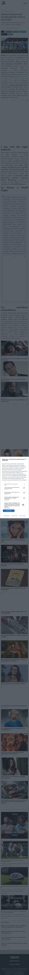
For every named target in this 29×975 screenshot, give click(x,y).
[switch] (23, 488)
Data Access (14, 515)
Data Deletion (7, 515)
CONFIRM (8, 510)
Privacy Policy (22, 515)
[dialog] (14, 487)
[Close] (26, 459)
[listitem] (14, 484)
